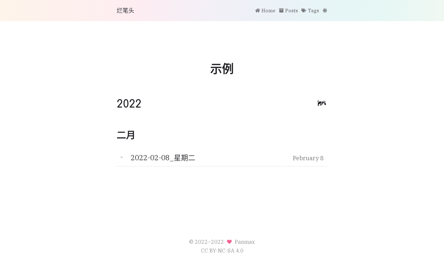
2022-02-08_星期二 (163, 157)
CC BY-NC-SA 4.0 (222, 250)
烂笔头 (125, 10)
